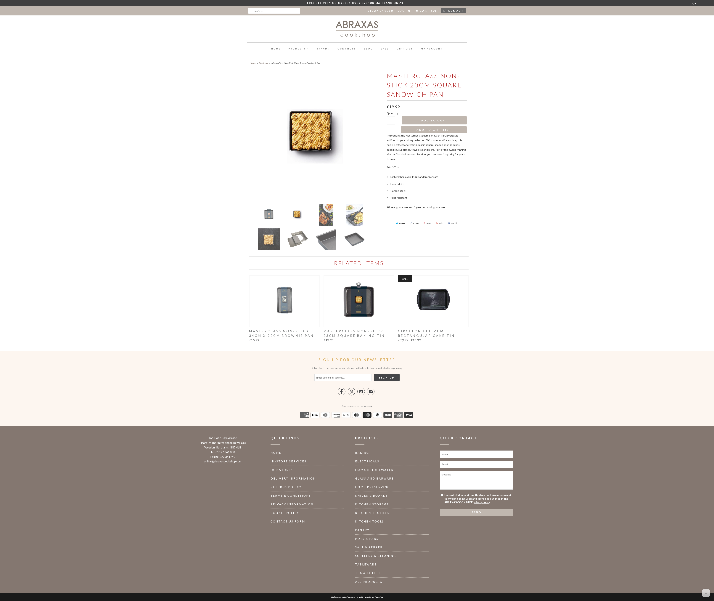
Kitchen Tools (369, 521)
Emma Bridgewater (374, 470)
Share (416, 223)
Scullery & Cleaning (375, 555)
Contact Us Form (288, 521)
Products (297, 48)
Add (441, 223)
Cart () (427, 10)
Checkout (453, 10)
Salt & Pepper (369, 547)
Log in (404, 10)
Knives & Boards (371, 495)
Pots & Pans (367, 538)
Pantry (362, 530)
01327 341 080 (225, 452)
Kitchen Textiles (372, 513)
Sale (385, 48)
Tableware (366, 564)
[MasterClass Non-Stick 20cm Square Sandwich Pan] (315, 136)
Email (454, 223)
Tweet (402, 223)
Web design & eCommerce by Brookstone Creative (357, 597)
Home (276, 48)
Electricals (367, 461)
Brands (323, 48)
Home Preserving (372, 487)
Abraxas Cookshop (360, 406)
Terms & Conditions (291, 495)
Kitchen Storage (372, 504)
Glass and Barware (374, 478)
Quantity (392, 113)
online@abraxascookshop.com (222, 461)
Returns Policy (286, 487)
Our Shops (346, 48)
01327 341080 (380, 10)
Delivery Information (293, 478)
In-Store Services (288, 461)
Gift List (405, 48)
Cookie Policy (285, 513)
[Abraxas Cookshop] (357, 30)
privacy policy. (481, 502)
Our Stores (282, 470)
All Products (368, 581)
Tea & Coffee (368, 573)
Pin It (429, 223)
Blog (368, 48)
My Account (432, 48)
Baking (362, 452)
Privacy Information (292, 504)
